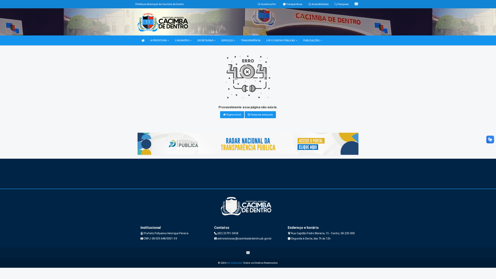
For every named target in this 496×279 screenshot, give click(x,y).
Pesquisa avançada (261, 114)
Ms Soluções (234, 262)
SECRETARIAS (205, 40)
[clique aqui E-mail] (248, 252)
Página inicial (233, 114)
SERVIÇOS (227, 40)
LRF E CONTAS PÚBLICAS (281, 40)
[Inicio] (143, 40)
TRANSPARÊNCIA (251, 40)
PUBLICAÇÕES (311, 40)
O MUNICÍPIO (182, 40)
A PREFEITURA (158, 40)
